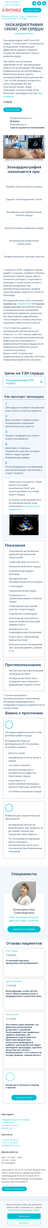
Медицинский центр (10, 16)
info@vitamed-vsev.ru (11, 1145)
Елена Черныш (12, 1014)
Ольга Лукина (12, 951)
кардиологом (24, 303)
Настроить (24, 1223)
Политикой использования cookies (24, 1210)
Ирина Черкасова (14, 981)
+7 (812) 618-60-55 (12, 2)
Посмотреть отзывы (24, 1098)
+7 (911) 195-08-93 (12, 4)
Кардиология (32, 16)
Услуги (22, 16)
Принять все (24, 1216)
